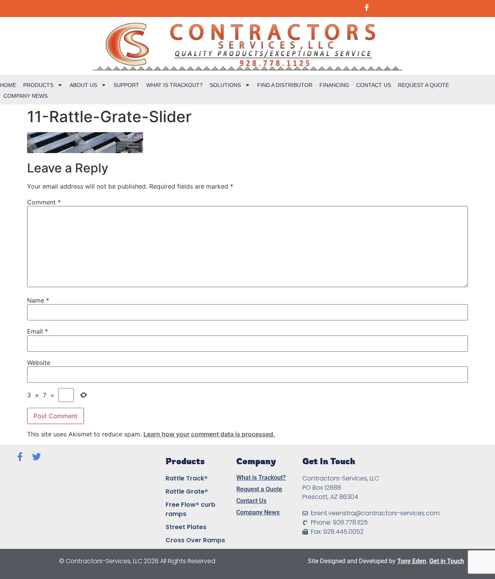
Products (38, 85)
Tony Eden (411, 561)
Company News (25, 96)
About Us (83, 85)
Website (38, 362)
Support (126, 85)
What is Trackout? (174, 85)
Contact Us (373, 85)
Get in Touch (446, 561)
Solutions (225, 85)
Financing (334, 85)
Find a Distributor (284, 85)
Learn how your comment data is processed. (209, 434)
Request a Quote (423, 85)
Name (38, 300)
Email (37, 331)
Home (8, 85)
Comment (44, 202)
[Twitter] (36, 456)
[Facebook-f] (19, 456)
